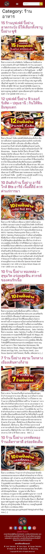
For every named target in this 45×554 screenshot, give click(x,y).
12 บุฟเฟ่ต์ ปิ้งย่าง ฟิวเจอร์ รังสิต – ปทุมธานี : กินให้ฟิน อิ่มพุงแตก (21, 103)
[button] (17, 4)
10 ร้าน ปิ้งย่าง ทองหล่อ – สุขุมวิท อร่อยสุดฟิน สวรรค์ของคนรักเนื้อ (21, 275)
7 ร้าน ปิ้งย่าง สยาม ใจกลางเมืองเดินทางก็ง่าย (22, 360)
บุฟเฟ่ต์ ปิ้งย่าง (22, 531)
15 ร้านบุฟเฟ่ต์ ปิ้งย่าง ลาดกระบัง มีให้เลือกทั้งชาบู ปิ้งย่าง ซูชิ (22, 27)
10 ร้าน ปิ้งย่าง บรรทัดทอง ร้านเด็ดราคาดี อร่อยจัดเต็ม (22, 439)
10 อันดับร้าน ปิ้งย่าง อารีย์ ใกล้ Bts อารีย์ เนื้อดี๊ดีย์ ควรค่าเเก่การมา (21, 186)
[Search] (41, 3)
